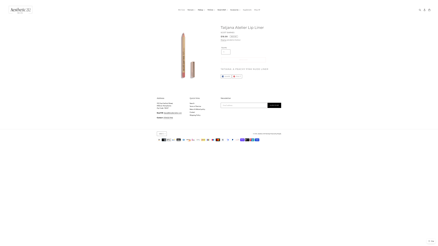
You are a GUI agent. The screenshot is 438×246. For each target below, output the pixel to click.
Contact (192, 112)
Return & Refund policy (197, 109)
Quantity (224, 47)
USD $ (161, 134)
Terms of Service (195, 106)
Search (192, 103)
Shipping (223, 40)
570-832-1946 (168, 118)
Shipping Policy (195, 115)
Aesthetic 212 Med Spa (264, 134)
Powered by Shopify (276, 134)
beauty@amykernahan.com (173, 113)
